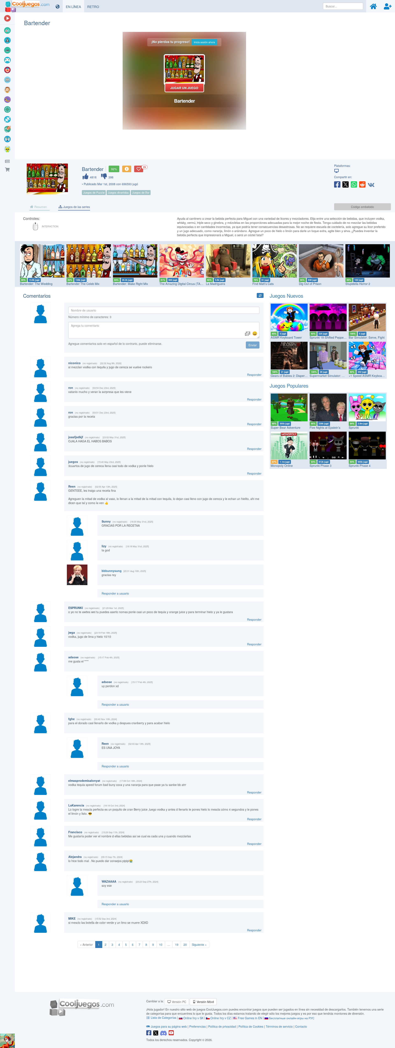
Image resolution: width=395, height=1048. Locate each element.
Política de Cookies (250, 1026)
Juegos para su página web (169, 1026)
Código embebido (362, 207)
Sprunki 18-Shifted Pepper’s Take (332, 337)
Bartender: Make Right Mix (130, 283)
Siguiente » (199, 944)
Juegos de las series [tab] (76, 207)
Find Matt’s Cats (263, 283)
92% (114, 169)
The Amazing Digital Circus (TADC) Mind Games (191, 283)
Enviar (253, 345)
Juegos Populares (289, 385)
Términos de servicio (279, 1026)
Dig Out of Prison (310, 283)
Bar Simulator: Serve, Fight (367, 337)
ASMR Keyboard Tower (286, 337)
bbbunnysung (112, 571)
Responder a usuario (115, 593)
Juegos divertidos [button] (118, 192)
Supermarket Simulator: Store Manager (335, 375)
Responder (254, 375)
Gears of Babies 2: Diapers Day (291, 375)
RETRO (94, 6)
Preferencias (198, 1026)
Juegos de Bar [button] (140, 192)
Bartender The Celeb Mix (82, 283)
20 (185, 944)
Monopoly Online (282, 465)
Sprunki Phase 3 (320, 465)
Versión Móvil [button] (205, 1002)
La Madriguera (215, 283)
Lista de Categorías (163, 1017)
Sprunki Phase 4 (360, 465)
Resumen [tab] (40, 207)
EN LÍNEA (75, 6)
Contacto (301, 1026)
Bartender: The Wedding (36, 283)
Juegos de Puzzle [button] (94, 192)
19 (176, 944)
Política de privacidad (222, 1026)
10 (160, 944)
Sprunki (354, 427)
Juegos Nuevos (286, 295)
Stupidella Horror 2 (357, 283)
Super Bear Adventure (285, 427)
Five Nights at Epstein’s (325, 427)
